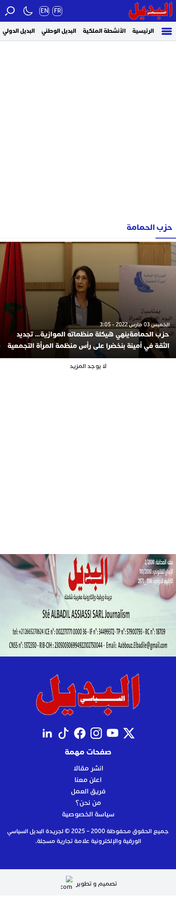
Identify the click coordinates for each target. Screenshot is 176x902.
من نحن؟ (88, 802)
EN (44, 11)
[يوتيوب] (112, 733)
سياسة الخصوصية (88, 814)
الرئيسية (143, 31)
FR (57, 11)
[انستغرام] (96, 733)
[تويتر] (128, 733)
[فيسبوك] (79, 733)
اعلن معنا (88, 779)
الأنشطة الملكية (104, 31)
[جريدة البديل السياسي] (151, 11)
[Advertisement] (88, 129)
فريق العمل (88, 791)
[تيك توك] (63, 733)
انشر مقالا (88, 768)
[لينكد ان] (47, 733)
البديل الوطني (58, 31)
